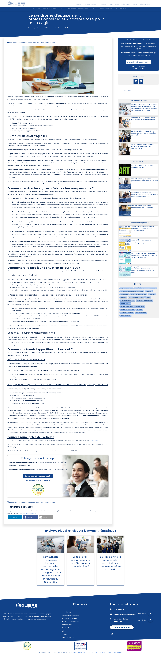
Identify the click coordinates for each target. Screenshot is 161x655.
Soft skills (123, 297)
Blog (111, 4)
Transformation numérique (149, 288)
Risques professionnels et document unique (132, 306)
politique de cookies (29, 513)
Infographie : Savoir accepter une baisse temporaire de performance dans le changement (144, 255)
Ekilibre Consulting (145, 4)
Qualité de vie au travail (127, 312)
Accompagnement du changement (112, 8)
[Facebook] (141, 81)
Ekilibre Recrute (125, 4)
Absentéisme (124, 294)
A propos (78, 4)
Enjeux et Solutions (90, 4)
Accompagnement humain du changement (132, 291)
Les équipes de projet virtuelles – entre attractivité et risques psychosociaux (143, 146)
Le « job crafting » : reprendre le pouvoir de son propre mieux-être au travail (143, 133)
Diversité (139, 309)
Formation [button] (103, 4)
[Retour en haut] (150, 613)
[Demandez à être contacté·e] (150, 619)
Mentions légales (80, 652)
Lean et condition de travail (136, 297)
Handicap (148, 291)
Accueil (36, 8)
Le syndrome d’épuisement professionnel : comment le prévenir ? (144, 181)
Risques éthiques (125, 303)
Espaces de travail (141, 312)
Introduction (66, 612)
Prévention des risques (52, 8)
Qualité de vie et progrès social (81, 8)
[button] (38, 476)
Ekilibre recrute (68, 637)
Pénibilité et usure (125, 315)
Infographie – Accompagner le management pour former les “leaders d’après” (142, 242)
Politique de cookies (115, 652)
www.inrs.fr (94, 440)
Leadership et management (144, 300)
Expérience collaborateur (127, 300)
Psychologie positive (126, 288)
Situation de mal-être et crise (44, 43)
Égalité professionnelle (70, 621)
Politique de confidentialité (96, 652)
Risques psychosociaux (26, 43)
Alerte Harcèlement (69, 618)
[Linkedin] (136, 81)
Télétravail (152, 294)
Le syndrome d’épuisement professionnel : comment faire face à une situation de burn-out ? (144, 194)
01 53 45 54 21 (45, 480)
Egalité (137, 288)
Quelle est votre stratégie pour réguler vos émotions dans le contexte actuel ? (142, 228)
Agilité (148, 297)
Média (117, 4)
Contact (135, 4)
